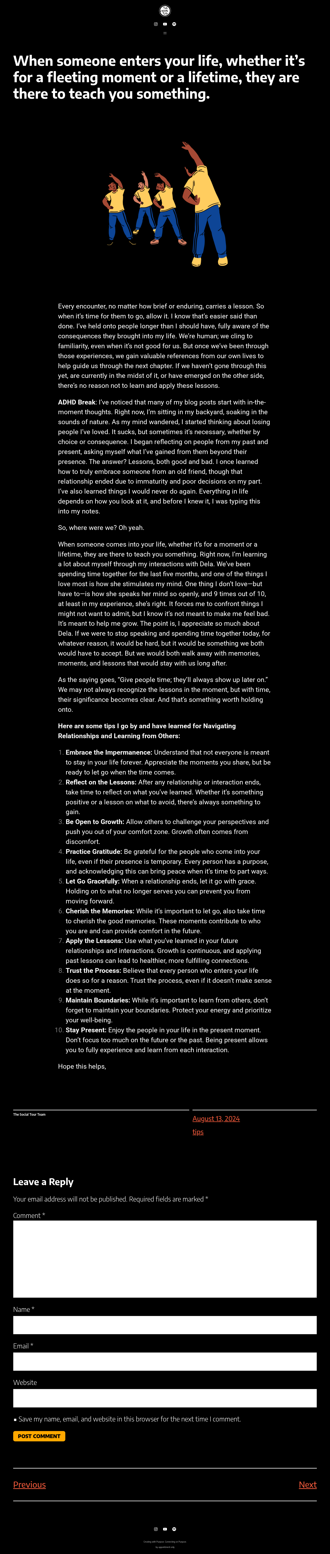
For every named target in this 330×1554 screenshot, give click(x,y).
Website (25, 1382)
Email (23, 1346)
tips (198, 1131)
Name (23, 1309)
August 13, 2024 (216, 1118)
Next (308, 1484)
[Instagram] (155, 24)
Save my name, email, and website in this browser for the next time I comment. (130, 1419)
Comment (29, 1215)
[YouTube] (165, 24)
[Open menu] (165, 33)
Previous (29, 1484)
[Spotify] (174, 24)
